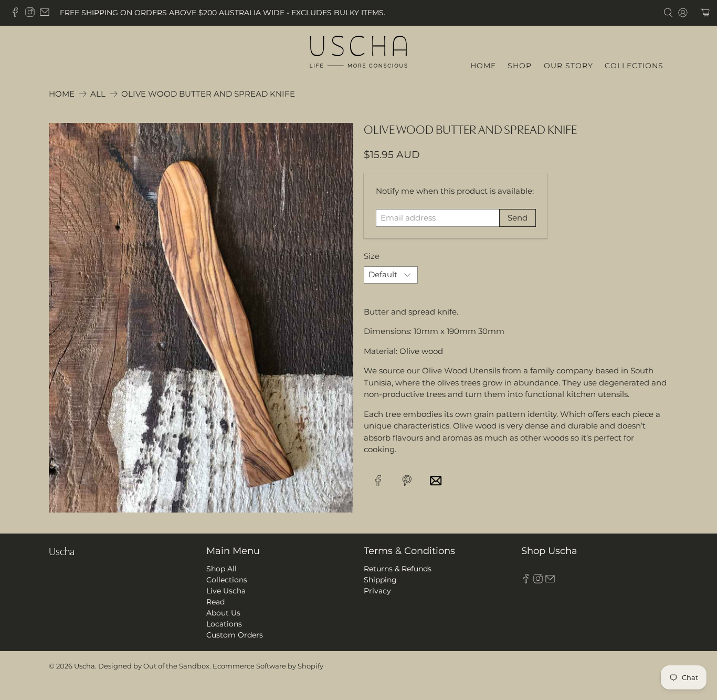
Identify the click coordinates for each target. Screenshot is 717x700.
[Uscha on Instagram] (32, 14)
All (98, 94)
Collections (226, 579)
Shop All (221, 568)
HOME (483, 65)
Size (371, 256)
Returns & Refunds (397, 568)
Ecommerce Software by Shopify (268, 666)
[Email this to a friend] (435, 480)
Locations (224, 624)
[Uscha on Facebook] (17, 14)
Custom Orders (234, 635)
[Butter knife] (201, 318)
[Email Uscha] (47, 14)
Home (62, 94)
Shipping (380, 579)
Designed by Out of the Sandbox (153, 666)
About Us (223, 613)
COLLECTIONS (634, 65)
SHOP (520, 65)
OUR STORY (568, 65)
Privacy (377, 590)
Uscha (84, 666)
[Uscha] (358, 50)
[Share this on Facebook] (378, 480)
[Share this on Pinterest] (407, 480)
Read (215, 602)
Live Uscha (226, 590)
